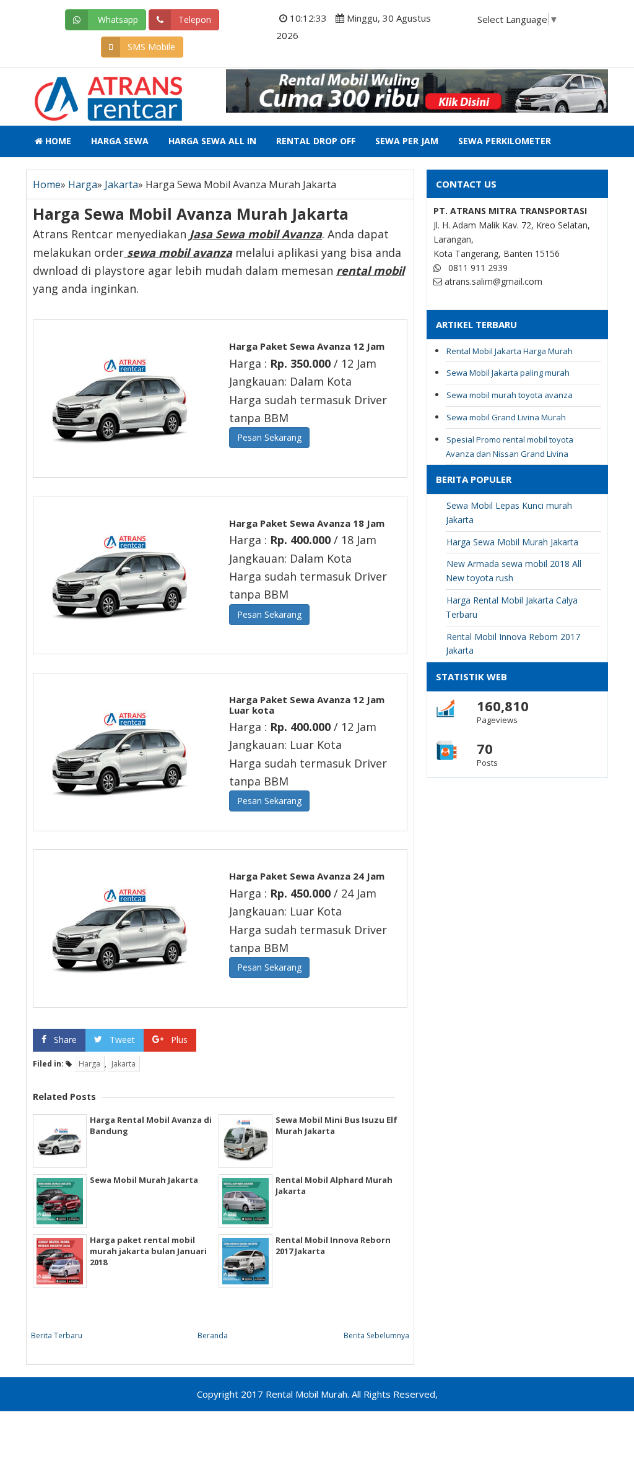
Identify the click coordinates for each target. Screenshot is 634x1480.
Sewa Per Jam (406, 141)
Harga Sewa (120, 141)
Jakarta (121, 184)
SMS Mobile (151, 47)
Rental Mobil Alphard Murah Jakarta (334, 1185)
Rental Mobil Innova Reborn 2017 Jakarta (333, 1245)
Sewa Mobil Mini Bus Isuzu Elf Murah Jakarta (336, 1125)
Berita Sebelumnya (376, 1335)
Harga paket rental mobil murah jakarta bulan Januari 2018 (148, 1251)
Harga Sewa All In (212, 141)
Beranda (213, 1335)
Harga (82, 184)
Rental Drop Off (315, 141)
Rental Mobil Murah (89, 88)
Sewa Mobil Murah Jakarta (144, 1179)
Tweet (122, 1039)
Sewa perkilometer (504, 141)
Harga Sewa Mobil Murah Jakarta (512, 542)
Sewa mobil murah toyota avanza (509, 394)
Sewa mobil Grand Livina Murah (506, 417)
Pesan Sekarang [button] (269, 437)
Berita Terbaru (56, 1335)
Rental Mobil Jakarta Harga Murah (509, 351)
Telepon (194, 19)
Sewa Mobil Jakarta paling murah (508, 372)
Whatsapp (116, 19)
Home (57, 141)
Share (65, 1039)
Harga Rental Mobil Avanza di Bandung (151, 1125)
